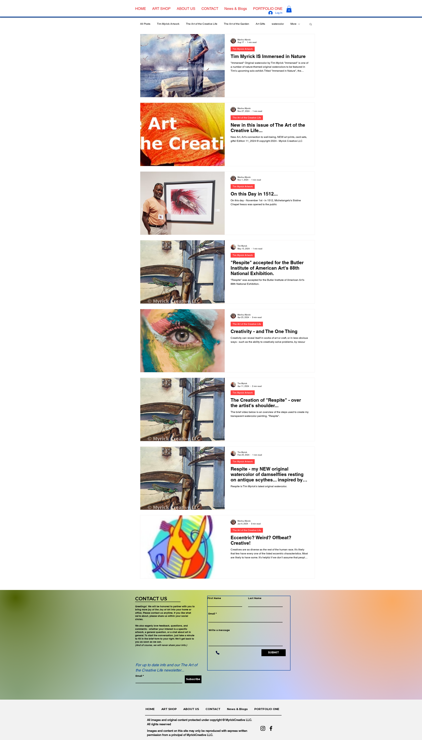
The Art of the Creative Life (201, 23)
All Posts (145, 23)
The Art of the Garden (236, 23)
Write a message (219, 630)
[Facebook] (271, 728)
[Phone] (217, 653)
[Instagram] (263, 728)
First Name (214, 598)
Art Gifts (260, 23)
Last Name (254, 598)
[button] (289, 9)
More (293, 23)
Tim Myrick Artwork (168, 23)
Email (139, 676)
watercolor (278, 23)
